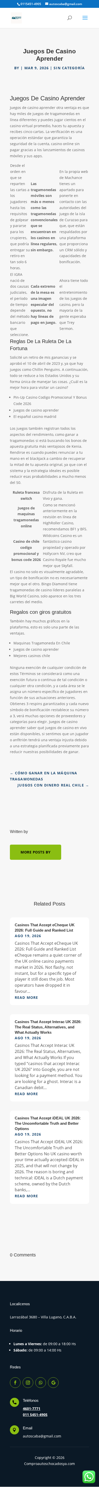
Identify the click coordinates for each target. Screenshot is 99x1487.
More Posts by (36, 852)
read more (26, 997)
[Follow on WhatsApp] (40, 1382)
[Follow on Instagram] (28, 1382)
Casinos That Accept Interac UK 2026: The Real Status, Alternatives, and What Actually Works (48, 1027)
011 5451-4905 (35, 1414)
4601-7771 (31, 1408)
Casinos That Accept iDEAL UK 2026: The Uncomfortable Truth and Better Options (48, 1123)
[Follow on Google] (53, 1382)
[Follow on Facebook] (15, 1382)
